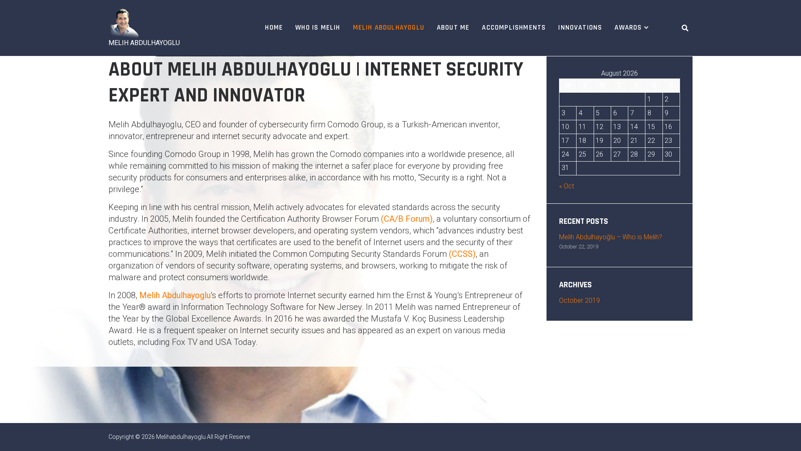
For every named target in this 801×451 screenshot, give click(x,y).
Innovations (580, 27)
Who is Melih (317, 27)
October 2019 (579, 300)
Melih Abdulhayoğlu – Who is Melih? (610, 237)
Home (274, 27)
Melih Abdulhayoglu (388, 27)
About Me (453, 27)
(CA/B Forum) (407, 219)
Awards (628, 27)
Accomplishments (514, 27)
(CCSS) (462, 254)
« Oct (566, 186)
